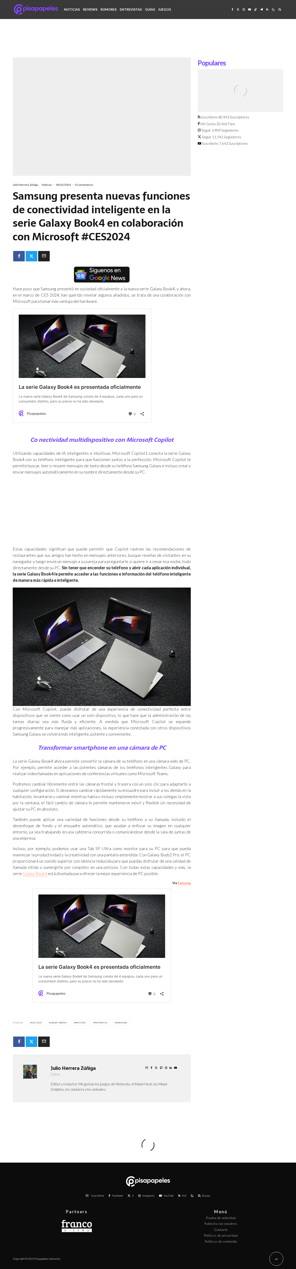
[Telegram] (262, 9)
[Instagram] (244, 9)
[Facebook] (232, 9)
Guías (150, 9)
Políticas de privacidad (221, 1235)
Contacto (221, 1230)
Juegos (164, 9)
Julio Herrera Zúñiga (25, 184)
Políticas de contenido (221, 1241)
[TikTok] (256, 9)
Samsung (184, 883)
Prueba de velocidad (221, 1218)
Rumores (109, 9)
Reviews (90, 9)
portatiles (101, 1022)
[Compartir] (19, 256)
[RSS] (267, 9)
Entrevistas (131, 9)
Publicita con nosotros (220, 1224)
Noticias (72, 9)
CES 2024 (37, 1022)
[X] (238, 9)
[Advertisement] (148, 42)
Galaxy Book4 (35, 873)
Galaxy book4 (58, 1022)
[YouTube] (250, 9)
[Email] (44, 256)
